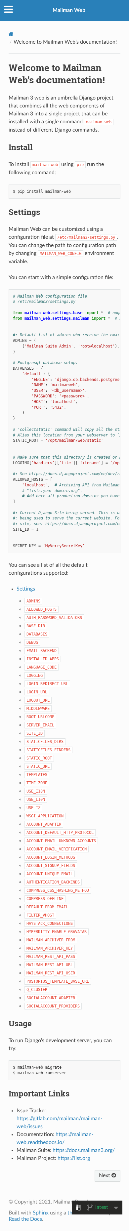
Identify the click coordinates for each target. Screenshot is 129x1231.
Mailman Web (69, 10)
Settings (26, 589)
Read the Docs (25, 1219)
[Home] (11, 34)
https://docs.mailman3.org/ (84, 1150)
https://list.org (74, 1158)
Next (105, 1175)
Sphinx (41, 1212)
